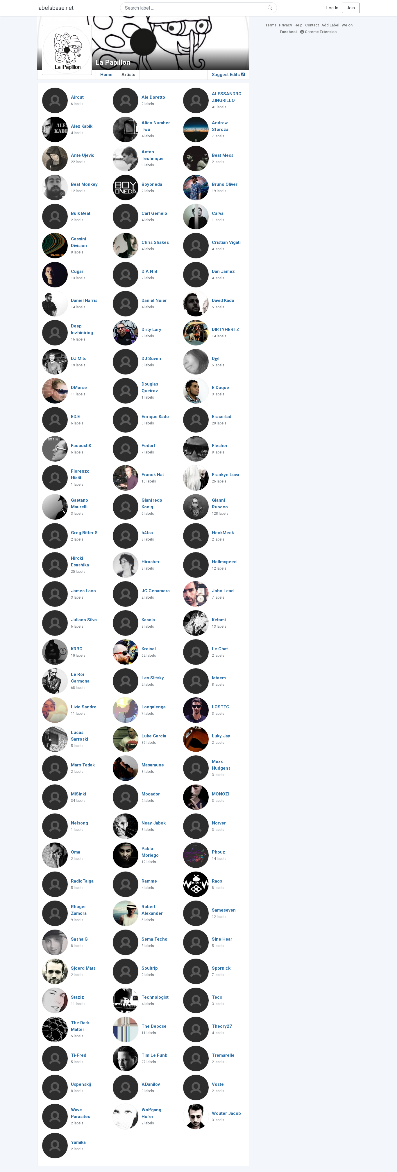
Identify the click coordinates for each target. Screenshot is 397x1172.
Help (298, 25)
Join (351, 7)
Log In (332, 7)
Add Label (330, 25)
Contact (312, 25)
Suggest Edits (226, 74)
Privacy (285, 25)
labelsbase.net (55, 7)
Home (106, 74)
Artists (128, 74)
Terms (270, 25)
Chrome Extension (320, 32)
